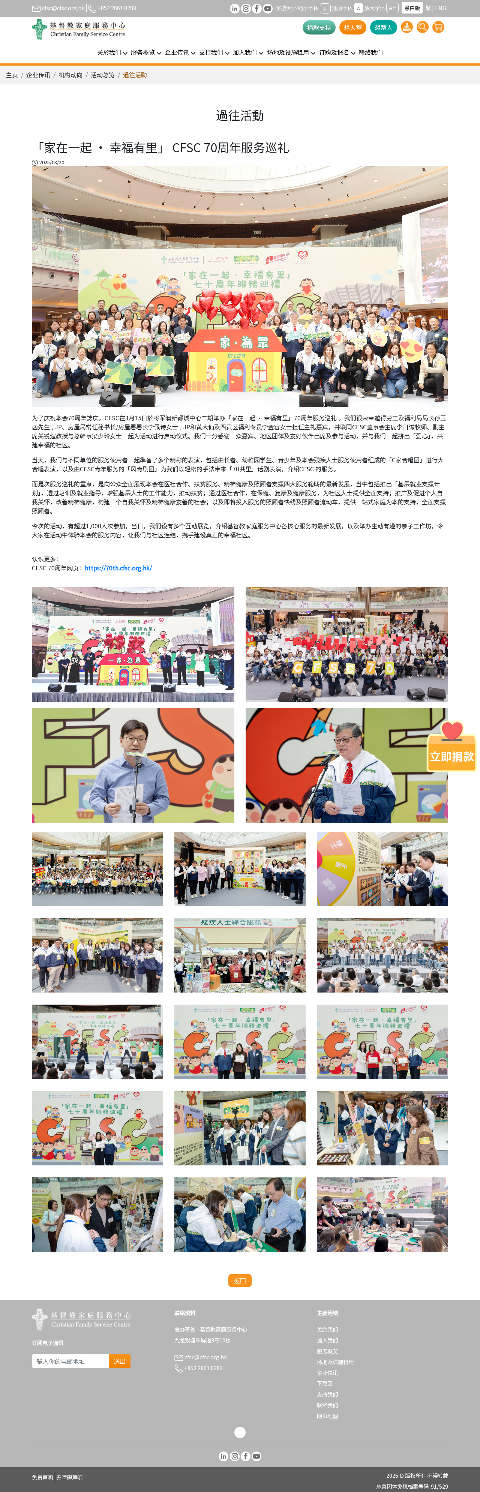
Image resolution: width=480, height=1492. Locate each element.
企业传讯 (38, 74)
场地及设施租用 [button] (288, 52)
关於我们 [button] (109, 52)
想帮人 (384, 27)
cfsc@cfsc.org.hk (62, 8)
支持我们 (327, 1394)
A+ (392, 7)
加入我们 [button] (245, 52)
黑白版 (412, 8)
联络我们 (371, 52)
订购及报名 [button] (334, 52)
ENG (440, 8)
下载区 (325, 1383)
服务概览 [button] (143, 52)
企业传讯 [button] (177, 52)
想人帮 (353, 27)
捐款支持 (319, 27)
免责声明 (42, 1477)
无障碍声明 (69, 1477)
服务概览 (327, 1351)
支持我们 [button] (211, 52)
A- (325, 8)
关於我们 (327, 1329)
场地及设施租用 (335, 1362)
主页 (12, 74)
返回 (240, 1280)
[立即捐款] (452, 746)
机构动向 (70, 74)
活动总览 (103, 74)
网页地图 (327, 1416)
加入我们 (327, 1340)
